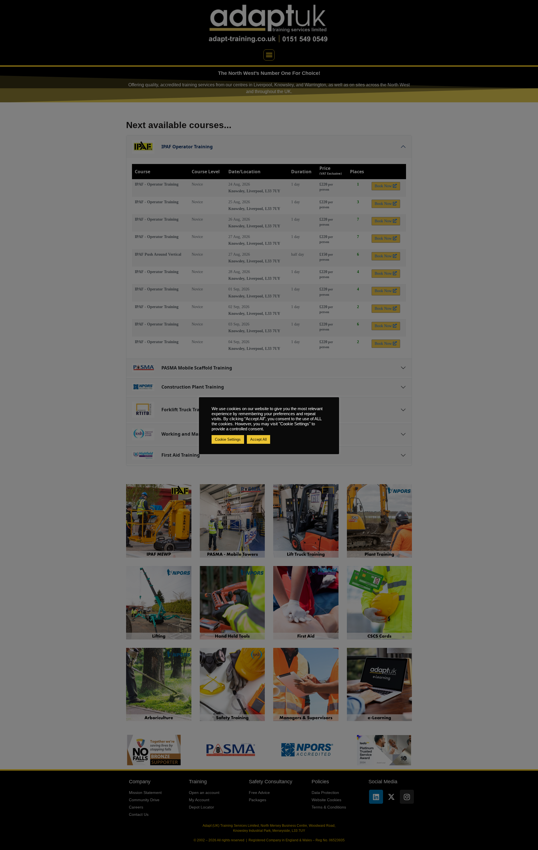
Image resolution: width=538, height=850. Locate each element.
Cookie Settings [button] (228, 439)
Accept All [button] (258, 439)
